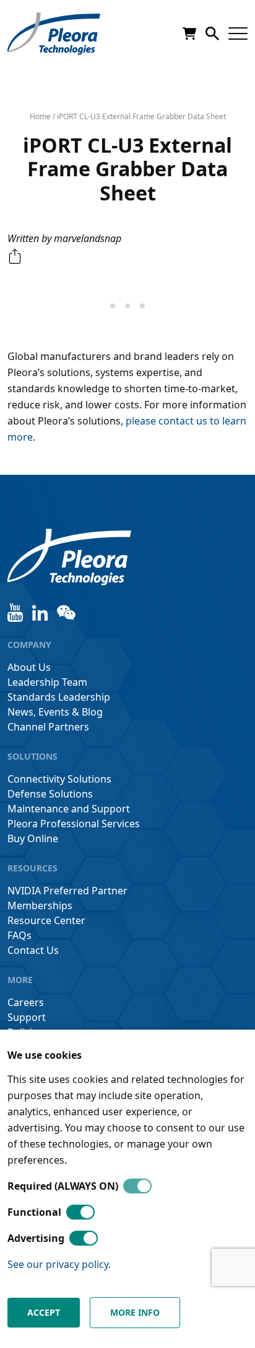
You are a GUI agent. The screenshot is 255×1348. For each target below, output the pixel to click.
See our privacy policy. (59, 1264)
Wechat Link (66, 612)
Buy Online (32, 838)
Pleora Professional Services (73, 823)
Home (40, 116)
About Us (29, 667)
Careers (25, 1002)
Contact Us (33, 950)
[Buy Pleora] (189, 33)
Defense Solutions (50, 794)
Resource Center (46, 920)
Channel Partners (48, 727)
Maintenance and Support (68, 809)
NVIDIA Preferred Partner (67, 890)
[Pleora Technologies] (53, 33)
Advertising (35, 1238)
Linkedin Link (40, 612)
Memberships (39, 905)
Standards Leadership (58, 697)
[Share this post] (14, 256)
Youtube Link (15, 612)
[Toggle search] (212, 33)
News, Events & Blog (55, 712)
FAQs (19, 935)
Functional (34, 1212)
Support (26, 1017)
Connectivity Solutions (59, 779)
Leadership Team (47, 682)
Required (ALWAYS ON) (62, 1186)
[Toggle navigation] (238, 33)
